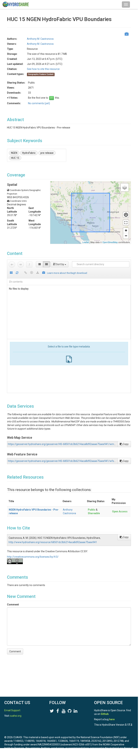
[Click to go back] (12, 264)
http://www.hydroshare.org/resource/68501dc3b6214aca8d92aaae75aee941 (53, 542)
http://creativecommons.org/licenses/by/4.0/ (33, 556)
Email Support (12, 710)
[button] (125, 187)
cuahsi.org (15, 715)
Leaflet (85, 242)
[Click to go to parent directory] (29, 264)
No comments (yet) (39, 103)
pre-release (47, 152)
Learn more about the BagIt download (67, 272)
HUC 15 (15, 157)
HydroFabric (29, 152)
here (112, 719)
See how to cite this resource (43, 69)
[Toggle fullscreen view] (126, 222)
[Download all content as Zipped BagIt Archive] (43, 273)
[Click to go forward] (20, 264)
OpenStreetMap (110, 242)
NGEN (14, 152)
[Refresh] (17, 273)
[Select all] (11, 273)
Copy (125, 444)
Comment (13, 604)
